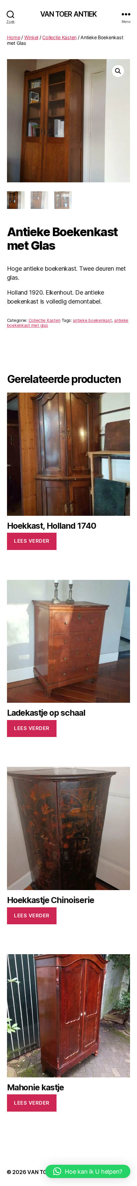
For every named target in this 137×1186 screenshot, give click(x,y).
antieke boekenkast (92, 320)
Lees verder (32, 541)
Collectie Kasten (59, 37)
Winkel (31, 37)
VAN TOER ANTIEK (68, 14)
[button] (118, 71)
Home (13, 37)
